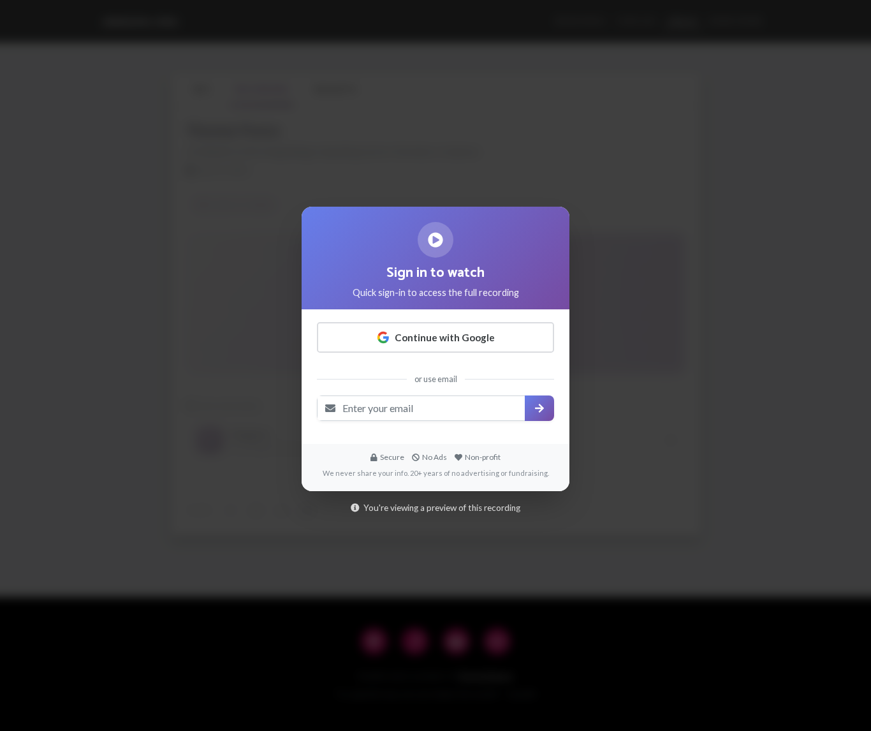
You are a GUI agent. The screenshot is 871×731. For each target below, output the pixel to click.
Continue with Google (445, 337)
